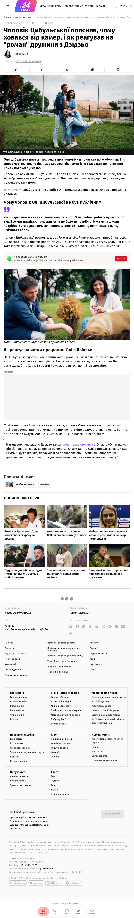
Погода (14, 719)
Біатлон (55, 789)
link (71, 627)
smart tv (54, 883)
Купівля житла (18, 780)
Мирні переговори (61, 706)
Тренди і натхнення (20, 785)
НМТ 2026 (97, 751)
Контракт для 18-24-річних (106, 710)
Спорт (55, 772)
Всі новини (17, 692)
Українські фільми (61, 743)
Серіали (55, 756)
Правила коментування (59, 667)
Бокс (53, 776)
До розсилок (112, 814)
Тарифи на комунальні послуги (27, 752)
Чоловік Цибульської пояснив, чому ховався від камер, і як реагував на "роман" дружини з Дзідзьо (82, 17)
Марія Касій (21, 54)
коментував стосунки (77, 445)
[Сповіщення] (131, 6)
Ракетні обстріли (60, 697)
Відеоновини (17, 710)
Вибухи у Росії (58, 719)
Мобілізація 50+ (100, 701)
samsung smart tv (73, 883)
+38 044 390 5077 (79, 613)
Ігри (92, 670)
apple (36, 883)
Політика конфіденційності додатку (65, 656)
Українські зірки (50, 6)
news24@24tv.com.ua (18, 613)
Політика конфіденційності (61, 643)
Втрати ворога (59, 723)
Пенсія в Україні (18, 761)
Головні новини (18, 697)
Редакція (9, 648)
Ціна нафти (16, 739)
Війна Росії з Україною (65, 692)
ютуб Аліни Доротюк (28, 61)
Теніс (54, 785)
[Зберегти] (118, 70)
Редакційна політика (15, 654)
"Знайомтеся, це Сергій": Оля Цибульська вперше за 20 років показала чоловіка (65, 192)
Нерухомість (18, 772)
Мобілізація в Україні (105, 692)
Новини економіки (22, 734)
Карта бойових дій (61, 701)
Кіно (54, 734)
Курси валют (17, 743)
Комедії (55, 752)
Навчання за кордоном (104, 760)
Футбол (55, 780)
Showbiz (8, 17)
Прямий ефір (17, 706)
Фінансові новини (20, 748)
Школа (95, 747)
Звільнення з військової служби (109, 697)
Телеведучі (10, 664)
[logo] (25, 6)
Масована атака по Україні (65, 715)
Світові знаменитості (79, 6)
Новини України (18, 701)
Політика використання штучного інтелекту (64, 649)
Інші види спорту (60, 794)
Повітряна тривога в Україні (66, 710)
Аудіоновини (17, 715)
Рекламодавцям (13, 670)
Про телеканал (12, 659)
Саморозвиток (99, 756)
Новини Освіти (101, 734)
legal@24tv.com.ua (47, 868)
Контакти (94, 643)
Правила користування (16, 675)
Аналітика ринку (19, 776)
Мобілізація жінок (101, 706)
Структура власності (100, 654)
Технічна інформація (57, 672)
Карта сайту (96, 664)
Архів (92, 659)
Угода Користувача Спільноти (62, 661)
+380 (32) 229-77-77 (27, 865)
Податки (14, 756)
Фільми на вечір (59, 748)
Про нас (9, 643)
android (18, 883)
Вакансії (94, 648)
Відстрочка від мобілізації (106, 715)
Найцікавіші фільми (62, 739)
